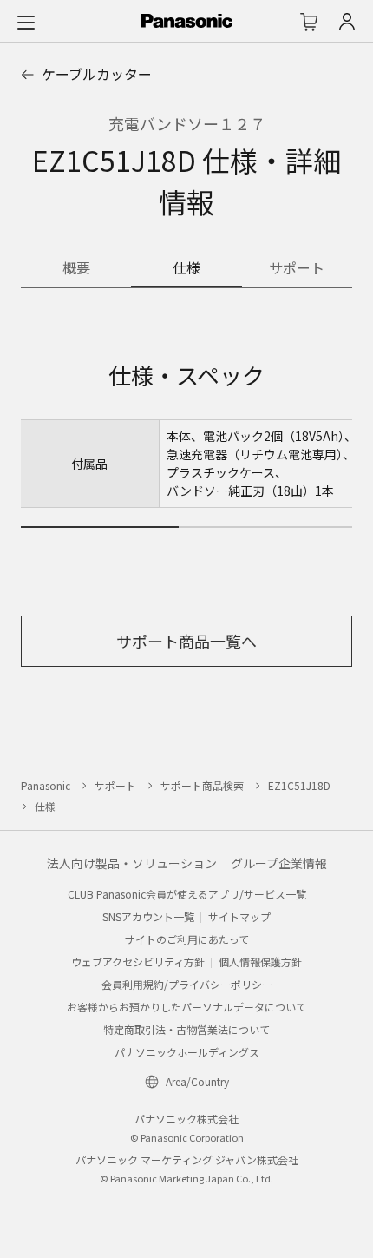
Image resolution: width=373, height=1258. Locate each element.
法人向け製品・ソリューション (132, 863)
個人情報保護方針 (260, 961)
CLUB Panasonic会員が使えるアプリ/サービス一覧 (187, 893)
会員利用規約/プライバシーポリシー (186, 984)
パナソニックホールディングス (187, 1051)
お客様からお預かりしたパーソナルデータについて (186, 1006)
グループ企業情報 (279, 863)
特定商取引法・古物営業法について (186, 1029)
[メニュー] (26, 22)
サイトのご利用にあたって (187, 939)
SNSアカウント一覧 (148, 916)
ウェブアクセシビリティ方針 (138, 961)
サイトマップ (239, 916)
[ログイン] (347, 22)
